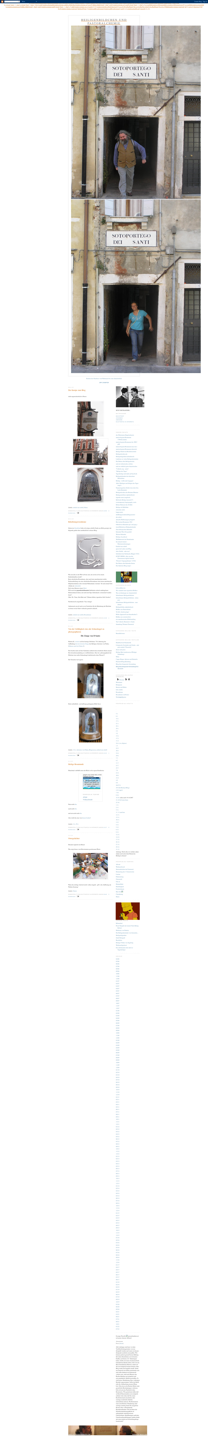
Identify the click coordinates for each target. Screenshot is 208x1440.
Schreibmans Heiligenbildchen (125, 595)
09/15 (117, 1228)
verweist (77, 641)
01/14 (117, 1186)
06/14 (117, 1198)
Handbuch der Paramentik (123, 643)
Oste (117, 882)
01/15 (117, 1213)
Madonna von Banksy (122, 930)
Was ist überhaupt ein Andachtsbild (126, 593)
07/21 (117, 1319)
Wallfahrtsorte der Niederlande (125, 539)
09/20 (117, 1309)
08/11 (117, 1114)
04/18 (117, 1287)
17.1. (117, 721)
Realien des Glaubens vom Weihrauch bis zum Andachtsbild (104, 378)
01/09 (117, 1040)
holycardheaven (120, 588)
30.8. (117, 775)
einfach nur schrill (78, 507)
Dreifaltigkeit (120, 887)
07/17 (117, 1277)
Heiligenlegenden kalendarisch (125, 456)
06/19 (117, 1294)
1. (117, 716)
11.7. (117, 763)
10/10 (117, 1090)
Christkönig (119, 894)
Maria (86, 507)
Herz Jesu (118, 892)
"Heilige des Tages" (121, 471)
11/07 (117, 1006)
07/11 (117, 1112)
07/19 (117, 1297)
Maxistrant (120, 416)
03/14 (117, 1191)
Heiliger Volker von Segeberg (124, 943)
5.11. (117, 810)
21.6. (117, 753)
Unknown (119, 419)
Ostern (75, 891)
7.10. (117, 793)
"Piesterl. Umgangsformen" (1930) (126, 561)
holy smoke (119, 690)
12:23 (105, 753)
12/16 (117, 1262)
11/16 (117, 1260)
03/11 (117, 1102)
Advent (118, 864)
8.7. (117, 760)
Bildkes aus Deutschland (123, 609)
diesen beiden (86, 818)
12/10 (117, 1095)
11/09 (117, 1065)
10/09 (117, 1062)
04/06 (117, 959)
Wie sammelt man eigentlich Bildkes (126, 590)
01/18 (117, 1282)
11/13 (117, 1181)
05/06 (117, 961)
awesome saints (120, 510)
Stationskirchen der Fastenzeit (125, 869)
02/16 (117, 1240)
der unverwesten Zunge (82, 644)
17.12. (118, 839)
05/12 (117, 1137)
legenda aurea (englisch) (123, 497)
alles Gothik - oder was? (123, 551)
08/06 (117, 969)
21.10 (117, 800)
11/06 (117, 976)
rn (119, 882)
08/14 (117, 1203)
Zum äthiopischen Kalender (124, 529)
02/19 (117, 1292)
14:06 (105, 510)
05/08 (117, 1020)
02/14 (117, 1188)
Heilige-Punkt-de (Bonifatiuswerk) (126, 451)
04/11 (117, 1104)
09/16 (117, 1257)
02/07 (117, 984)
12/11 (117, 1124)
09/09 (117, 1060)
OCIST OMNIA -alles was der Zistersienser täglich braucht (125, 557)
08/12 (117, 1144)
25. (117, 768)
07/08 (117, 1025)
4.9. (117, 780)
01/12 (117, 1127)
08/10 (117, 1085)
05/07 (117, 991)
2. (116, 807)
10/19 (117, 1302)
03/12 (117, 1132)
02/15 (117, 1215)
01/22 (117, 1326)
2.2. (117, 731)
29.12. (118, 847)
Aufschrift (77, 586)
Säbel (84, 588)
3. (118, 738)
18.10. (118, 798)
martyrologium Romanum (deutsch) (126, 449)
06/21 (117, 1317)
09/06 (117, 971)
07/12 (117, 1141)
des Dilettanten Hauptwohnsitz (125, 435)
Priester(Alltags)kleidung (123, 662)
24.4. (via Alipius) (121, 743)
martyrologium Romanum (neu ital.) (126, 447)
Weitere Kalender (121, 534)
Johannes (119, 418)
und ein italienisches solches (124, 464)
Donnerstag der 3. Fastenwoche (125, 872)
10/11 (117, 1119)
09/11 (117, 1117)
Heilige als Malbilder (122, 507)
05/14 (117, 1196)
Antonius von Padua (82, 750)
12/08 (117, 1038)
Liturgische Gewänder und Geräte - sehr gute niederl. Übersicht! (127, 646)
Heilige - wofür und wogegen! (124, 481)
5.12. (117, 827)
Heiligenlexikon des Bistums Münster (127, 492)
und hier (122, 812)
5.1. (117, 714)
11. (118, 805)
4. (116, 825)
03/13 (117, 1161)
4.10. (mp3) (119, 790)
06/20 (117, 1307)
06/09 (117, 1053)
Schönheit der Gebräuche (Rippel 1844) (127, 554)
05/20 (117, 1304)
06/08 (117, 1023)
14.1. (117, 719)
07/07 (117, 996)
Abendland (77, 528)
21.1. (117, 723)
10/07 (117, 1003)
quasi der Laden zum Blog (123, 549)
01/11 (117, 1097)
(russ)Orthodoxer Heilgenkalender (126, 527)
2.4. (74, 824)
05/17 (117, 1272)
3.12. (117, 822)
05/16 (117, 1247)
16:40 (105, 894)
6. (116, 716)
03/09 (117, 1045)
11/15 (117, 1233)
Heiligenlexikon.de (121, 454)
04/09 (117, 1048)
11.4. (117, 741)
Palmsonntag (120, 877)
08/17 (117, 1280)
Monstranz (119, 682)
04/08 (117, 1018)
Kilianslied (119, 923)
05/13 (117, 1166)
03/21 (117, 1314)
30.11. (118, 820)
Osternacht (119, 879)
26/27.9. (118, 785)
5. (117, 746)
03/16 (117, 1243)
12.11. (118, 815)
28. (117, 726)
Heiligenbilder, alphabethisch (124, 607)
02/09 (117, 1043)
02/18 (117, 1285)
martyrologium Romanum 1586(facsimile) (123, 438)
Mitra (117, 657)
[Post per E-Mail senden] (77, 513)
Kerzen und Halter (121, 687)
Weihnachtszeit (120, 867)
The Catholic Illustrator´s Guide (125, 622)
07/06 (117, 966)
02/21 (117, 1312)
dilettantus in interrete (125, 421)
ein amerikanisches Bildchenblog (126, 619)
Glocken (121, 680)
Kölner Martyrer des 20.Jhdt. (124, 505)
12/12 (117, 1154)
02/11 (117, 1099)
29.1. (117, 728)
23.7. (117, 765)
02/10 (117, 1072)
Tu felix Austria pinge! (122, 612)
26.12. (118, 842)
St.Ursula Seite (123, 800)
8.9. (117, 783)
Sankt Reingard (120, 938)
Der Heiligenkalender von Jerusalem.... (127, 933)
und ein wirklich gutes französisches (126, 466)
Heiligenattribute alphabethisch (125, 495)
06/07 (117, 993)
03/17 (117, 1267)
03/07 (117, 986)
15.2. (117, 736)
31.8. (117, 778)
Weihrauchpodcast (121, 945)
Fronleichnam (120, 889)
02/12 (117, 1129)
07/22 (117, 1329)
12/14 (117, 1210)
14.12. (118, 837)
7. (118, 768)
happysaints (119, 512)
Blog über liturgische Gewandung (126, 664)
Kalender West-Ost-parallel (124, 532)
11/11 (117, 1122)
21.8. (117, 773)
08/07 (117, 998)
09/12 (117, 1146)
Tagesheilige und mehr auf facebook (126, 474)
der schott (119, 517)
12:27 (105, 827)
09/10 (117, 1087)
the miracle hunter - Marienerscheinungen (123, 543)
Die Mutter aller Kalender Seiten (125, 563)
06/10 (117, 1082)
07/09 (117, 1055)
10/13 (117, 1178)
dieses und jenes (120, 650)
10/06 (117, 974)
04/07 (117, 988)
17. (117, 738)
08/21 (117, 1322)
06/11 (117, 1109)
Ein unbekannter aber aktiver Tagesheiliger (124, 949)
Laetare (118, 874)
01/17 (117, 1265)
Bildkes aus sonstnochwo (123, 617)
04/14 (117, 1193)
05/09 (117, 1050)
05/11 (117, 1107)
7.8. (117, 770)
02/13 (117, 1159)
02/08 (117, 1013)
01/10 (117, 1070)
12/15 (117, 1235)
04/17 (117, 1270)
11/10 (117, 1092)
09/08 (117, 1030)
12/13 (117, 1183)
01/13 (117, 1156)
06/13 (117, 1169)
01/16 (117, 1238)
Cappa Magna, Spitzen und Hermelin (127, 659)
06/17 (117, 1275)
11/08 (117, 1035)
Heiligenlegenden (121, 935)
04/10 (117, 1077)
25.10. (118, 802)
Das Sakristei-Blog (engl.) (123, 566)
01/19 (117, 1289)
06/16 (117, 1250)
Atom (121, 1343)
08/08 (117, 1028)
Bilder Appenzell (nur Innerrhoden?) (126, 614)
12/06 (117, 979)
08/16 (117, 1255)
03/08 (117, 1016)
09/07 (117, 1001)
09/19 (117, 1299)
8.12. (117, 832)
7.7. (117, 758)
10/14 (117, 1206)
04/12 (117, 1134)
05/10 (117, 1080)
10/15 (117, 1230)
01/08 (117, 1011)
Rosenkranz (87, 615)
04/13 (117, 1164)
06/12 (117, 1139)
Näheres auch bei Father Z (76, 646)
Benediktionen (120, 633)
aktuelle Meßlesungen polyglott (125, 520)
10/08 (117, 1033)
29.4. (77, 824)
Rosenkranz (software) (122, 695)
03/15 (117, 1218)
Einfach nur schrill (121, 546)
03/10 (117, 1075)
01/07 (117, 981)
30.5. (117, 751)
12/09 (117, 1067)
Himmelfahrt (119, 884)
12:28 (105, 618)
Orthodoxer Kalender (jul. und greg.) (126, 524)
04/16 (117, 1245)
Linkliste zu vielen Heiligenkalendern (127, 459)
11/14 (117, 1208)
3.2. (117, 733)
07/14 (117, 1201)
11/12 (117, 1151)
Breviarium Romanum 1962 (124, 522)
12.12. (118, 834)
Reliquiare (119, 685)
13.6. (74, 750)
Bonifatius (119, 940)
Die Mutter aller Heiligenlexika (125, 461)
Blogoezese (92, 750)
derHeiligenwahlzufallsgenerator (125, 515)
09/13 (117, 1176)
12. (118, 825)
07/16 (117, 1252)
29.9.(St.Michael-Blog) (122, 788)
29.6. (117, 756)
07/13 (117, 1171)
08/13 (117, 1174)
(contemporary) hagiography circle (126, 502)
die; (76, 804)
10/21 (117, 1324)
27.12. (118, 844)
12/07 (117, 1008)
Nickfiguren (121, 697)
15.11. (118, 817)
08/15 (117, 1225)
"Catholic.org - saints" (122, 469)
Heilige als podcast (121, 537)
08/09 (117, 1058)
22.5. (117, 748)
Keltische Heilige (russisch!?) (124, 500)
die (81, 813)
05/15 (117, 1223)
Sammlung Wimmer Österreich (125, 624)
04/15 (117, 1220)
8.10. (117, 795)
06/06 (117, 964)
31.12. (118, 849)
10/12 (117, 1149)
